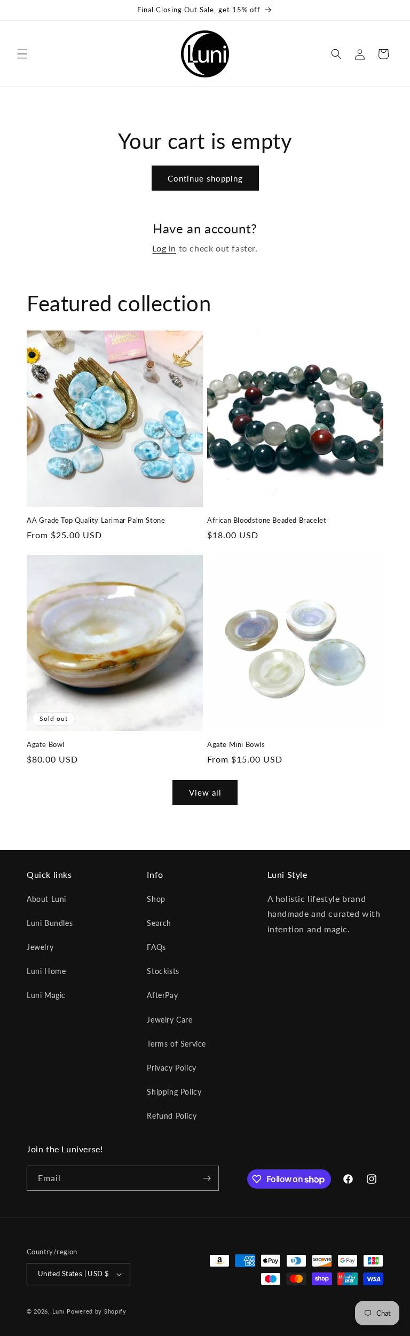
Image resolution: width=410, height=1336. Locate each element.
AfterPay (162, 995)
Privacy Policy (171, 1067)
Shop (156, 898)
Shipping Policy (174, 1091)
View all (205, 792)
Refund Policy (171, 1115)
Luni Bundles (50, 923)
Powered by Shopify (97, 1311)
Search (159, 923)
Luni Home (46, 971)
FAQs (156, 947)
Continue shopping (205, 178)
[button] (22, 54)
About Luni (46, 898)
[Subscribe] (206, 1178)
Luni (58, 1311)
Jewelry (40, 947)
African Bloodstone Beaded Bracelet (266, 520)
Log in (164, 248)
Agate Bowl (46, 744)
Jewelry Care (169, 1019)
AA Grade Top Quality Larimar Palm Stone (96, 520)
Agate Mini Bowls (236, 744)
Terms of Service (176, 1043)
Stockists (163, 971)
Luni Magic (46, 995)
